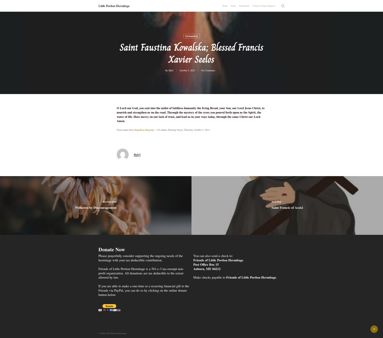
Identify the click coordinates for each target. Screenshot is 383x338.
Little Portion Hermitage (114, 5)
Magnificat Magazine (144, 129)
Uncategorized (191, 36)
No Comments (208, 70)
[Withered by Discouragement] (96, 205)
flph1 (171, 70)
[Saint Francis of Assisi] (287, 205)
